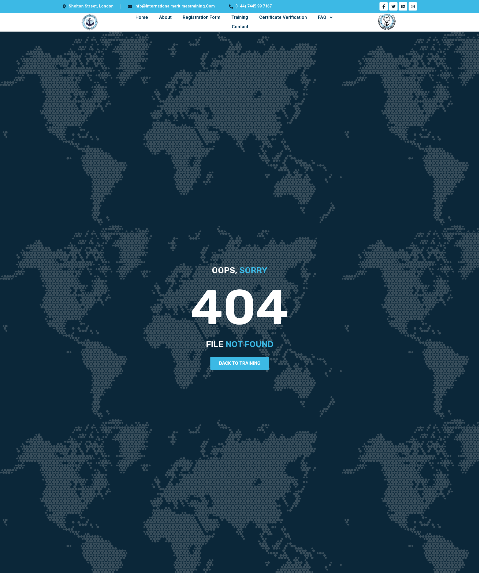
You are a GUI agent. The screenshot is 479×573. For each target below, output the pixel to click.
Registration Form (201, 17)
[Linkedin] (403, 6)
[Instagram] (413, 6)
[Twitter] (393, 6)
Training (239, 17)
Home (142, 17)
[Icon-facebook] (383, 6)
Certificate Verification (283, 17)
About (165, 17)
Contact (240, 26)
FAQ (322, 17)
